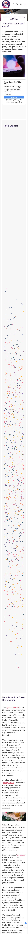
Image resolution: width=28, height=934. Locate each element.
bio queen (21, 855)
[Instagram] (20, 4)
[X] (17, 4)
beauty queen (8, 783)
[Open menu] (24, 4)
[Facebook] (13, 4)
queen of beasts (13, 707)
